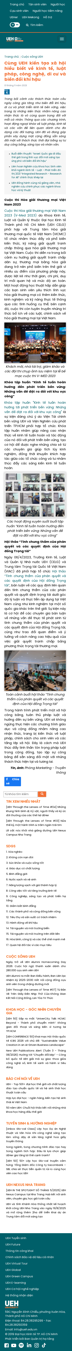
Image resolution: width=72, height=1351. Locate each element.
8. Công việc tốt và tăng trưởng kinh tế (31, 891)
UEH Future (12, 1244)
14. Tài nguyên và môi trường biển (27, 928)
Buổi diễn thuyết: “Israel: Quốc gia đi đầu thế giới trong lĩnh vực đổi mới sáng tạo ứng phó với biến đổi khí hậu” (36, 157)
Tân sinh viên (37, 4)
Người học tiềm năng (47, 11)
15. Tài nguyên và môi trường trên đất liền (33, 934)
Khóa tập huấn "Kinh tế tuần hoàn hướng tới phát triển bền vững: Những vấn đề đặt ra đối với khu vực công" (35, 407)
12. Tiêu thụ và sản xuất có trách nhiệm (31, 917)
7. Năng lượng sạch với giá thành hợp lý (31, 885)
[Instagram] (37, 1345)
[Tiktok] (44, 1345)
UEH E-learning (15, 1282)
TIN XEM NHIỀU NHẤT (23, 802)
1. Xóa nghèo (14, 852)
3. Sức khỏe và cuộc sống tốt (25, 863)
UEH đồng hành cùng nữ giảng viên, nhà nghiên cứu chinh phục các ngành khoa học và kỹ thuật (36, 187)
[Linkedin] (30, 1345)
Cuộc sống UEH (32, 56)
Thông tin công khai (19, 1251)
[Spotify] (22, 1345)
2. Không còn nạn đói (19, 857)
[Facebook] (6, 1345)
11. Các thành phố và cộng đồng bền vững (33, 911)
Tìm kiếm (36, 25)
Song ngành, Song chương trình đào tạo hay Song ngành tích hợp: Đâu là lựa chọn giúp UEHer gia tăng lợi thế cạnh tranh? (36, 1151)
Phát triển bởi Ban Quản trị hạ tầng (29, 1339)
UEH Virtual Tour (16, 1263)
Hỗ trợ (47, 17)
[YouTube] (13, 1345)
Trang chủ (17, 4)
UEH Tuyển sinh (15, 1238)
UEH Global (13, 1270)
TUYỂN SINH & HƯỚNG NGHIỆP (31, 1123)
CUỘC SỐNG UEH (20, 957)
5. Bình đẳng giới (16, 874)
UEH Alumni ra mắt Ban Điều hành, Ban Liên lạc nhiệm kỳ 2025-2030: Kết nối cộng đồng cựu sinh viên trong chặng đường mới (36, 980)
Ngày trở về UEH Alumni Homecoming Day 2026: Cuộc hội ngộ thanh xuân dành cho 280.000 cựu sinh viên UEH (36, 966)
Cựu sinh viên (19, 11)
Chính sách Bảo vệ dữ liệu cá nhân (29, 1257)
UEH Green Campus (19, 1276)
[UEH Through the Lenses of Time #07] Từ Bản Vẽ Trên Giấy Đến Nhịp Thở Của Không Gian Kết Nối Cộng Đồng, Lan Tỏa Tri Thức (36, 994)
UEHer (14, 17)
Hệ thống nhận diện (19, 1295)
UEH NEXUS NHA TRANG (25, 1185)
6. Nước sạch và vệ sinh (21, 879)
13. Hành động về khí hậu (22, 923)
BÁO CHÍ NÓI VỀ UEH (23, 1079)
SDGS (11, 846)
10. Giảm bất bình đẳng (21, 906)
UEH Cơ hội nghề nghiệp (22, 1289)
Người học (58, 4)
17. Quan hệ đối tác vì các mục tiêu (28, 945)
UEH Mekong (30, 17)
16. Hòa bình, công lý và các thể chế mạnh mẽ (35, 939)
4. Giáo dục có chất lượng (23, 868)
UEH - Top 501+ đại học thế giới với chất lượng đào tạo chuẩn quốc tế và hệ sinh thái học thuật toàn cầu (36, 1088)
